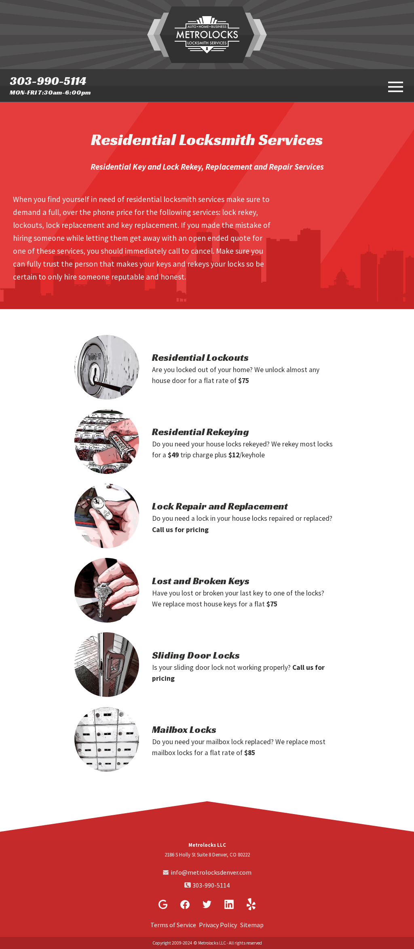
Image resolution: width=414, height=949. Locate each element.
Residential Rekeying (200, 432)
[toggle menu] (395, 86)
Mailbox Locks (184, 730)
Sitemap (252, 925)
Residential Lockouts (200, 357)
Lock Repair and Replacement (220, 506)
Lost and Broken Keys (200, 581)
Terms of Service (173, 925)
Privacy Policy (218, 925)
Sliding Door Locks (196, 655)
